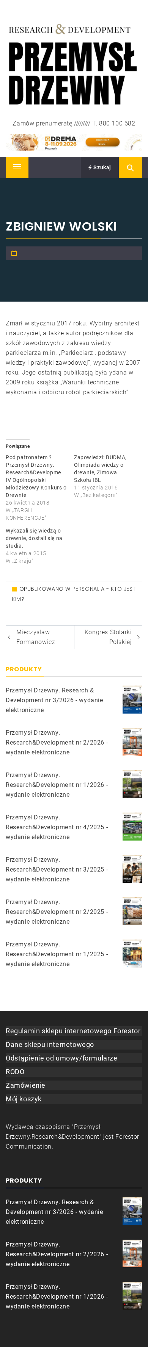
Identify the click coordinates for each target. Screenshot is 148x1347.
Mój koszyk (24, 1099)
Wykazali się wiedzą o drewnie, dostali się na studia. (34, 538)
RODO (15, 1072)
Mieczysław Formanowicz (35, 637)
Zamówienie (26, 1085)
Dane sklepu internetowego (50, 1044)
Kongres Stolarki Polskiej (108, 637)
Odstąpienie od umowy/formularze (62, 1058)
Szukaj (101, 167)
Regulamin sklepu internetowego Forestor (73, 1031)
